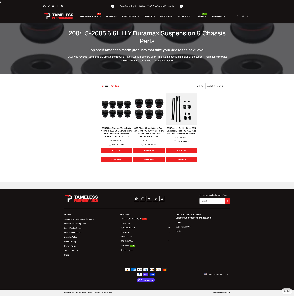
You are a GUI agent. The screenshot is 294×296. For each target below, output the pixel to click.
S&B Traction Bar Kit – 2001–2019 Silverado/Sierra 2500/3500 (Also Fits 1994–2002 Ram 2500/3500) (181, 131)
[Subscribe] (227, 201)
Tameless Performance (221, 292)
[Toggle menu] (169, 223)
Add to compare (118, 144)
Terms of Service (94, 292)
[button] (237, 16)
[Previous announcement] (112, 6)
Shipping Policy (107, 292)
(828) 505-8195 (193, 214)
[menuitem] (90, 16)
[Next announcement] (181, 6)
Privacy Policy (81, 292)
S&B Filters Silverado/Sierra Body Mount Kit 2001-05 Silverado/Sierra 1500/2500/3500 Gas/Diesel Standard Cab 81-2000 (149, 132)
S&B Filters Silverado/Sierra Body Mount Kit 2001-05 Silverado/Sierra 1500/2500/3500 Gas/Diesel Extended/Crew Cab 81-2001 (116, 132)
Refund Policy (69, 292)
